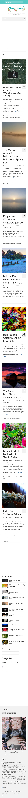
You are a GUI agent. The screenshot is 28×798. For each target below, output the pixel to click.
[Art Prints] (11, 693)
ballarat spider (11, 535)
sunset (23, 779)
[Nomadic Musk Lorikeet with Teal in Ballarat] (14, 435)
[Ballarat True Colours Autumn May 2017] (14, 319)
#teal (2, 762)
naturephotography (6, 774)
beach (13, 767)
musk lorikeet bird (15, 476)
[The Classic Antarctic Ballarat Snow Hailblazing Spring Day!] (14, 134)
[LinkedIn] (15, 713)
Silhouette (18, 779)
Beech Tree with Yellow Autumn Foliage (16, 642)
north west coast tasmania (16, 774)
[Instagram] (5, 713)
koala (25, 771)
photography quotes (22, 778)
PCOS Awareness (21, 776)
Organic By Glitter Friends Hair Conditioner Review (16, 591)
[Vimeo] (8, 713)
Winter (7, 227)
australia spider (6, 535)
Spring (20, 165)
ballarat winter (16, 241)
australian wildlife (12, 764)
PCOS (17, 776)
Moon (18, 773)
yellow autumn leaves (13, 785)
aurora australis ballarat (21, 115)
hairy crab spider (18, 535)
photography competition (10, 778)
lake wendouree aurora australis (8, 117)
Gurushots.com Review (14, 580)
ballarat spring (5, 183)
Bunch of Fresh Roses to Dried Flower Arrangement (16, 630)
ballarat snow (22, 181)
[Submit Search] (6, 2)
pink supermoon (5, 779)
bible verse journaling (11, 769)
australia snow (11, 181)
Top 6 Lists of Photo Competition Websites (16, 598)
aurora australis (13, 115)
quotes (14, 779)
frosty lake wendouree (11, 243)
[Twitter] (3, 713)
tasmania (11, 781)
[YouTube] (10, 713)
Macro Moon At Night (14, 620)
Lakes (4, 101)
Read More (17, 111)
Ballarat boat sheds (10, 418)
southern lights (17, 117)
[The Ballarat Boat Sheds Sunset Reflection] (14, 375)
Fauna (4, 462)
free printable (10, 771)
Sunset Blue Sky (13, 624)
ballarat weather (16, 301)
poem (9, 779)
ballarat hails (17, 181)
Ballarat (18, 99)
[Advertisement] (14, 35)
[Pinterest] (12, 713)
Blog (21, 99)
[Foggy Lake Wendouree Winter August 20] (14, 200)
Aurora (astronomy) (7, 115)
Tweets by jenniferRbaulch (8, 755)
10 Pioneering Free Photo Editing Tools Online (17, 585)
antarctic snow (6, 181)
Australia (15, 99)
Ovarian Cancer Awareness (10, 776)
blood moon (4, 771)
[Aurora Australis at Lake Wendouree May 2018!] (14, 71)
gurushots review (19, 771)
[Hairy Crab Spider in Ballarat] (14, 495)
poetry (11, 779)
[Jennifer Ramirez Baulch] (16, 9)
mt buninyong (21, 773)
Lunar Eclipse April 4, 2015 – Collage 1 (16, 614)
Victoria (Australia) (13, 783)
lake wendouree (18, 243)
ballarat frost (6, 241)
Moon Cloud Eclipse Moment (16, 609)
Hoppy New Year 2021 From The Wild (17, 604)
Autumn (15, 344)
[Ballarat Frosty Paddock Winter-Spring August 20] (14, 260)
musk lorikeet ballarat (7, 476)
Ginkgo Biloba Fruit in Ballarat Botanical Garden (16, 636)
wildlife (6, 785)
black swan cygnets (20, 769)
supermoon (4, 781)
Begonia (16, 767)
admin (6, 99)
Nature (7, 101)
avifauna (22, 764)
